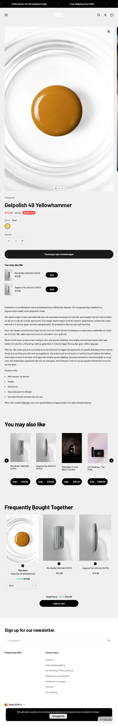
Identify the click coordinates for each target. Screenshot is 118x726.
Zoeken (49, 659)
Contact (50, 686)
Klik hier (26, 402)
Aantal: (8, 234)
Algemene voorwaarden (58, 675)
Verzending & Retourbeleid (59, 670)
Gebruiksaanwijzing (55, 665)
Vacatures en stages (56, 681)
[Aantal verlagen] (9, 240)
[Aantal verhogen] (22, 240)
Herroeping (51, 692)
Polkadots (10, 197)
